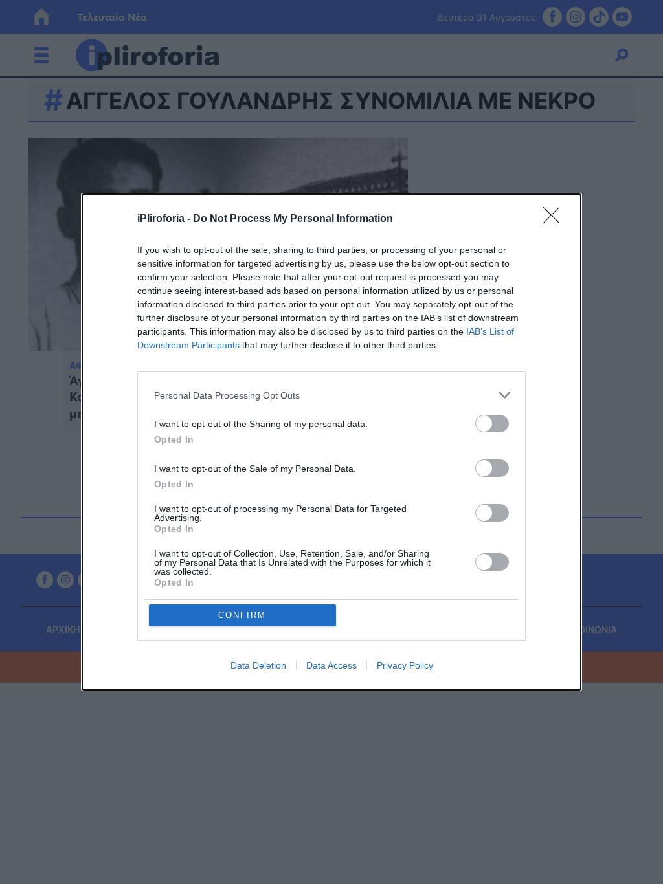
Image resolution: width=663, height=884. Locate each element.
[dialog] (331, 442)
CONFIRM (242, 615)
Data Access (331, 665)
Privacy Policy (405, 665)
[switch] (492, 423)
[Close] (555, 219)
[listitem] (331, 395)
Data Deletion (258, 665)
